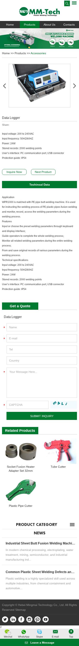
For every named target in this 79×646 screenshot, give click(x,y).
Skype (39, 636)
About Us (49, 24)
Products (29, 24)
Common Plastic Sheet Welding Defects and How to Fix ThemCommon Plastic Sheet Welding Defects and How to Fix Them (41, 572)
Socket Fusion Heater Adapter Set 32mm (21, 468)
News (39, 533)
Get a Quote (20, 306)
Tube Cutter (58, 466)
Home (10, 24)
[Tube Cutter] (58, 451)
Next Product (43, 171)
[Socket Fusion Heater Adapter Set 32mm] (21, 451)
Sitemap (20, 609)
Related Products (20, 431)
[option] (39, 38)
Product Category (36, 525)
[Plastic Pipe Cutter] (21, 490)
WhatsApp (23, 636)
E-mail (55, 636)
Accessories (38, 53)
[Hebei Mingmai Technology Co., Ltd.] (39, 11)
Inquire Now (14, 171)
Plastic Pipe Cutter (20, 505)
